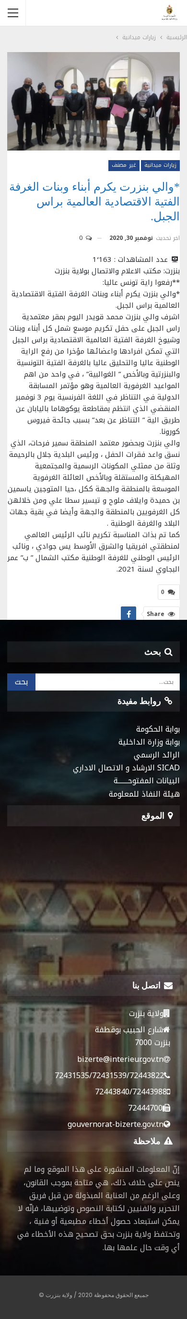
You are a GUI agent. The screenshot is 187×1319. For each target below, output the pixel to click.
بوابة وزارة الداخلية (149, 742)
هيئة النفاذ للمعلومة (144, 794)
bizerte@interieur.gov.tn (120, 1059)
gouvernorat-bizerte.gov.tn (116, 1124)
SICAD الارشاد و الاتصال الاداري (126, 767)
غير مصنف (124, 165)
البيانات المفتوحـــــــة (147, 780)
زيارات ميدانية (160, 165)
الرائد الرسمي (157, 754)
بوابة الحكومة (158, 729)
